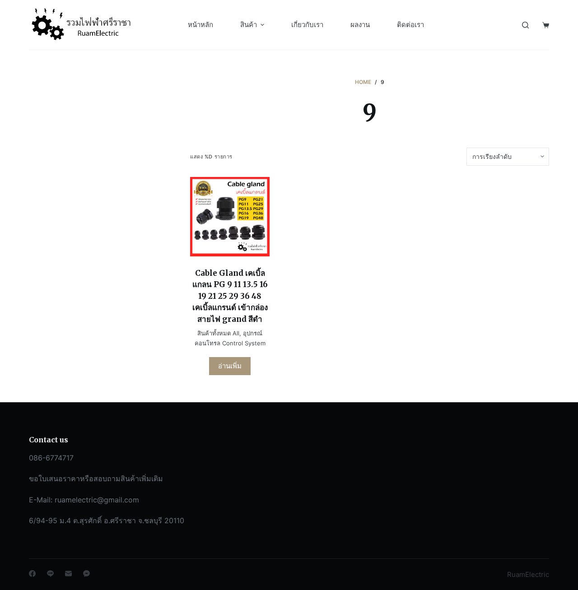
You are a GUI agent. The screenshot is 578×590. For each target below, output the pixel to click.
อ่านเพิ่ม (230, 366)
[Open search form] (525, 25)
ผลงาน (360, 24)
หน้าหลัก (200, 24)
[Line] (50, 573)
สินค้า (248, 24)
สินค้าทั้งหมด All (218, 333)
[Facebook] (32, 573)
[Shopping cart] (545, 25)
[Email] (68, 573)
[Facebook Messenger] (86, 573)
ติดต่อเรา (410, 24)
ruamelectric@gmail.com (97, 499)
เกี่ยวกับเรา (307, 24)
